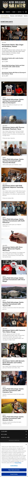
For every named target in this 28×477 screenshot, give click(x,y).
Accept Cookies (14, 474)
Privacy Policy (18, 462)
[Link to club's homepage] (2, 11)
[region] (14, 459)
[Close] (26, 444)
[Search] (23, 12)
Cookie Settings (14, 465)
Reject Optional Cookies (14, 469)
